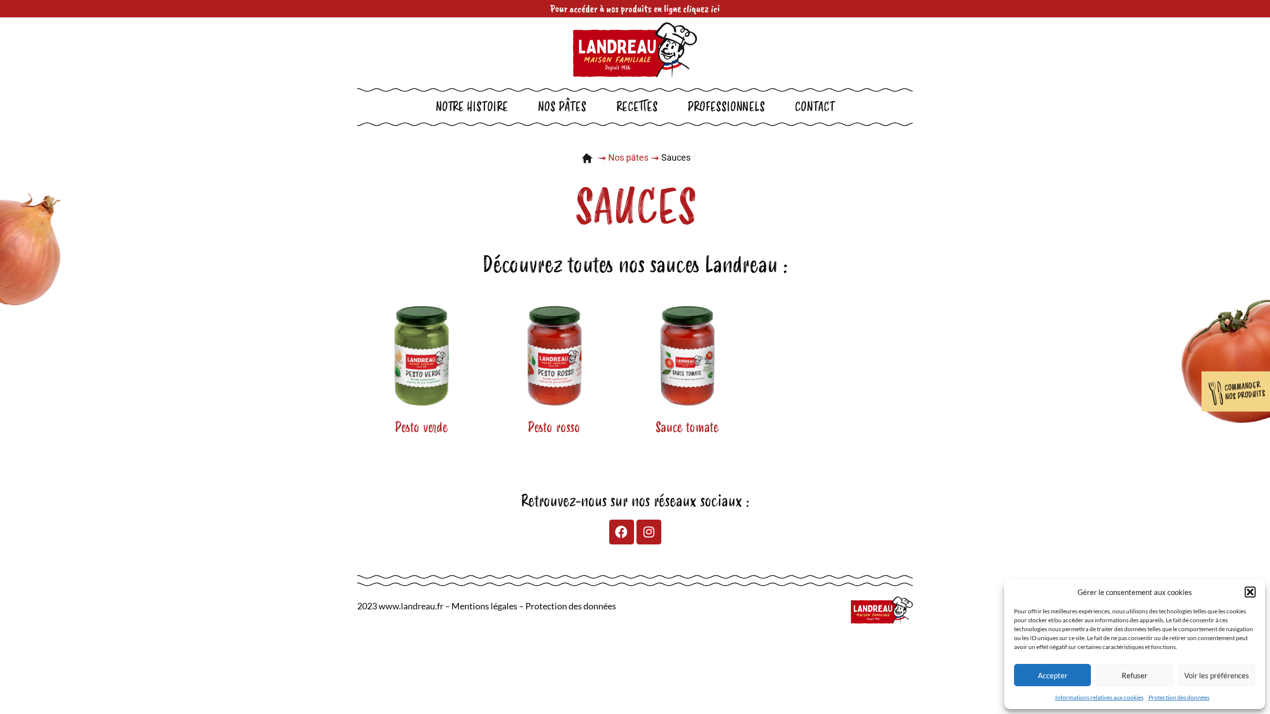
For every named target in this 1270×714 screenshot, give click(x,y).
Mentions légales (484, 605)
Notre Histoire (472, 107)
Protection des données (1178, 697)
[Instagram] (648, 532)
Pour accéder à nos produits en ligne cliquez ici (635, 8)
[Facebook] (621, 532)
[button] (1250, 592)
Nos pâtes (562, 107)
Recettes (637, 107)
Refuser (1134, 675)
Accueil (587, 158)
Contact (815, 107)
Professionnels (726, 107)
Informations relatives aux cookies (1099, 697)
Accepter (1053, 675)
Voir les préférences (1216, 675)
